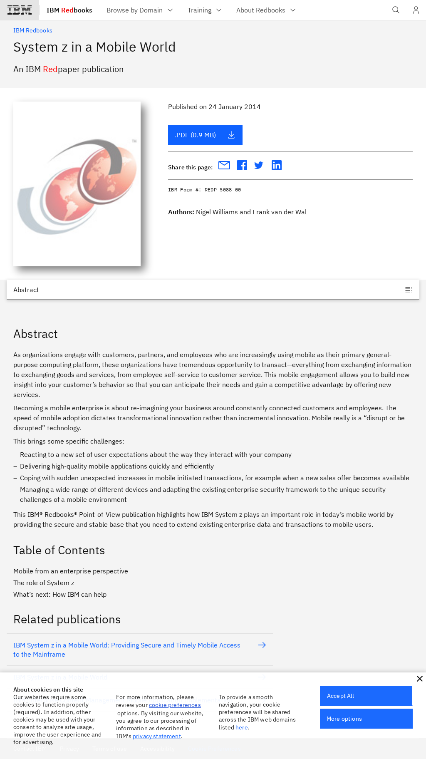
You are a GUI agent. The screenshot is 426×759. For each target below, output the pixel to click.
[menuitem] (140, 10)
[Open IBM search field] (396, 10)
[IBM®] (19, 10)
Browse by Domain (134, 10)
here (241, 727)
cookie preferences (175, 705)
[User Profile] (416, 10)
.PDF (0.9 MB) (195, 135)
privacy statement (157, 736)
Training (199, 10)
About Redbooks (260, 10)
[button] (420, 679)
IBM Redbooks (32, 30)
